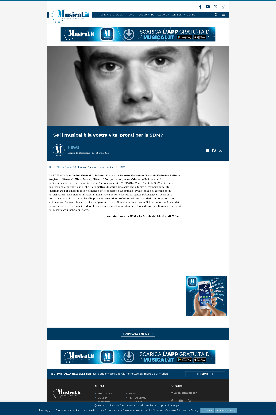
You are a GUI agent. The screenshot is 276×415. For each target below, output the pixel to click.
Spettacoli (116, 14)
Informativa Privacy (225, 410)
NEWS (132, 393)
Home (102, 14)
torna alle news (136, 333)
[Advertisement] (206, 221)
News (130, 14)
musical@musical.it (184, 392)
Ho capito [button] (207, 410)
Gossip (142, 14)
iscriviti (203, 374)
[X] (220, 151)
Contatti (192, 14)
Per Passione (159, 14)
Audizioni (176, 14)
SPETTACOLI (105, 393)
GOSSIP (102, 397)
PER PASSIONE (137, 397)
